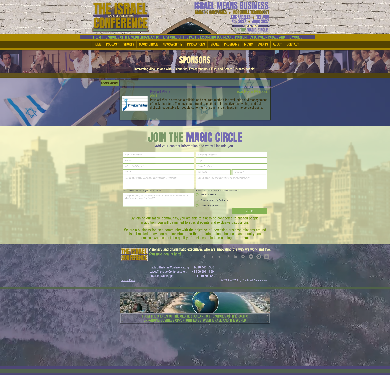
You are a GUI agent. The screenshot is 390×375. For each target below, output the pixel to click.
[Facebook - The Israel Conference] (204, 256)
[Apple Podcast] (266, 256)
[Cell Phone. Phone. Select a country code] (128, 166)
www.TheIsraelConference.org (168, 272)
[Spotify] (258, 256)
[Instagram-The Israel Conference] (227, 256)
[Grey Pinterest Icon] (220, 256)
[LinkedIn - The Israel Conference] (235, 256)
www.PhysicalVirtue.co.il (253, 92)
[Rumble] (243, 256)
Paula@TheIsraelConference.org (169, 267)
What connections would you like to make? (142, 190)
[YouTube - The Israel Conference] (251, 256)
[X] (212, 256)
